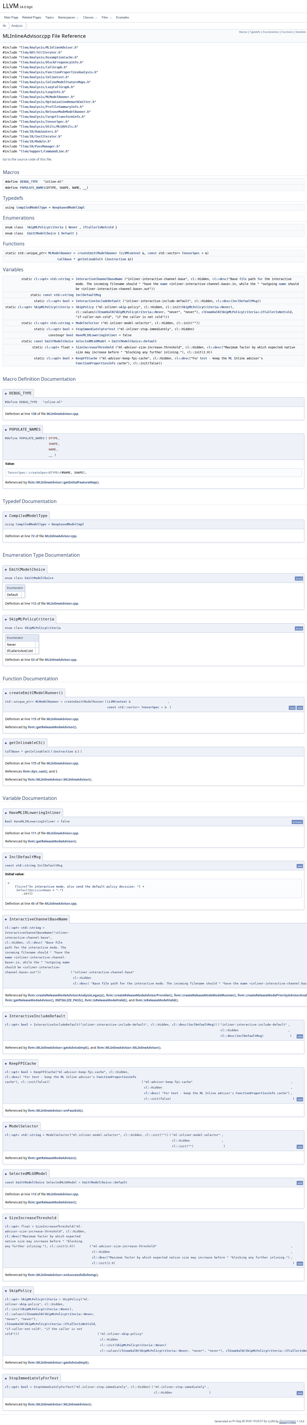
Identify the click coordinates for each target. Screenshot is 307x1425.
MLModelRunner (60, 253)
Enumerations (271, 31)
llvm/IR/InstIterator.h (40, 136)
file (243, 279)
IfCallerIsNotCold (98, 227)
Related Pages (31, 17)
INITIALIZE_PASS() (69, 1000)
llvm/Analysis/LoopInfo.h (42, 92)
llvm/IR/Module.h (35, 141)
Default (67, 233)
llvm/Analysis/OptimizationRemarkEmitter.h (57, 102)
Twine (21, 886)
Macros (243, 31)
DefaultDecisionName (34, 890)
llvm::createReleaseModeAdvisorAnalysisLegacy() (66, 995)
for (260, 279)
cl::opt (40, 279)
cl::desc (219, 279)
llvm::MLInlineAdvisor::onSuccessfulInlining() (63, 1275)
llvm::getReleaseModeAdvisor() (52, 727)
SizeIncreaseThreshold (94, 347)
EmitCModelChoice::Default (134, 341)
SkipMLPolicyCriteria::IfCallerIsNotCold (256, 312)
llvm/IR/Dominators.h (39, 131)
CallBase (64, 259)
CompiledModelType (31, 207)
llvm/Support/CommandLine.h (44, 151)
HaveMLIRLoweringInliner (96, 335)
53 (33, 659)
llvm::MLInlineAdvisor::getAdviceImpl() (58, 1047)
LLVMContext (130, 253)
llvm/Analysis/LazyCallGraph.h (47, 87)
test (203, 358)
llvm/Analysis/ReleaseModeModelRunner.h (55, 112)
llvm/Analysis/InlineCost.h (44, 77)
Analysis (17, 25)
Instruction (116, 259)
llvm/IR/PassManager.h (39, 146)
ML (230, 358)
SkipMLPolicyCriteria (45, 227)
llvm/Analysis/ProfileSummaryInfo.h (51, 107)
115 (33, 719)
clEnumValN (104, 312)
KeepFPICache (86, 358)
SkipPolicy (85, 307)
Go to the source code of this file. (27, 159)
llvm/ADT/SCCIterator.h (40, 52)
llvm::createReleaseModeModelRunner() (205, 995)
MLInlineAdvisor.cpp (62, 414)
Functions (287, 31)
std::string (60, 279)
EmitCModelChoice (41, 233)
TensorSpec (191, 253)
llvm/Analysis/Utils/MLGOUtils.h (48, 126)
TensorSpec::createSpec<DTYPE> (34, 472)
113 (33, 1194)
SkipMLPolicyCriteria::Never (206, 307)
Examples (122, 17)
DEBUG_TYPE (29, 181)
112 (33, 603)
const (152, 253)
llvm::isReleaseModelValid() (106, 1000)
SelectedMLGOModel (91, 341)
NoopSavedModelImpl (68, 207)
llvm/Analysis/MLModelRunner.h (47, 97)
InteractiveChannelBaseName (99, 279)
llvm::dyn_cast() (35, 771)
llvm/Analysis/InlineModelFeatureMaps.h (55, 82)
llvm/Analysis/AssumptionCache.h (48, 57)
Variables (301, 31)
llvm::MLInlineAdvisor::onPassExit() (55, 1110)
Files (105, 17)
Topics (49, 17)
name (163, 284)
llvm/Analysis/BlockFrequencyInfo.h (51, 62)
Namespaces (66, 17)
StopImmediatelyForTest (95, 329)
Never (73, 227)
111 (33, 833)
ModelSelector (87, 323)
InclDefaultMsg (88, 295)
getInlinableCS (90, 259)
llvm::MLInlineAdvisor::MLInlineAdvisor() (59, 779)
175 (33, 763)
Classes (88, 17)
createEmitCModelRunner (97, 253)
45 (33, 903)
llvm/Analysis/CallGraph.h (43, 67)
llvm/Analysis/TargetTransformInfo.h (52, 116)
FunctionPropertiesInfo (95, 363)
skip (122, 307)
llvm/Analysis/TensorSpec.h (44, 121)
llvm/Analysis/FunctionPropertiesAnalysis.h (58, 72)
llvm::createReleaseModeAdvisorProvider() (139, 995)
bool (66, 301)
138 (33, 414)
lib (4, 25)
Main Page (11, 17)
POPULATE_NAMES (32, 187)
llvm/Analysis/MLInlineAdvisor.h (48, 47)
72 (33, 536)
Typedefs (255, 31)
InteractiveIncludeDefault (98, 301)
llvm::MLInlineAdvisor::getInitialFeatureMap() (63, 482)
